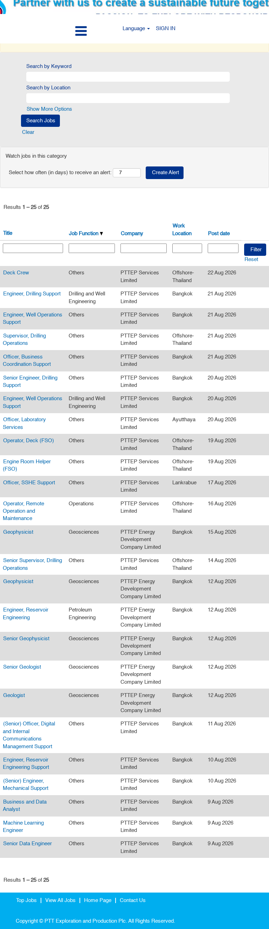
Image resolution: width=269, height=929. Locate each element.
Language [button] (134, 28)
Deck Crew (16, 272)
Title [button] (7, 233)
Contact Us (133, 900)
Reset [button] (251, 259)
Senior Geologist (22, 667)
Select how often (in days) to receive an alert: (60, 172)
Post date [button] (219, 233)
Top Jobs (26, 900)
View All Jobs (60, 900)
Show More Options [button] (49, 109)
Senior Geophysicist (26, 638)
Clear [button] (28, 132)
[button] (45, 31)
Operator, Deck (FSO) (28, 440)
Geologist (14, 695)
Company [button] (132, 233)
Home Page (97, 900)
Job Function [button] (84, 233)
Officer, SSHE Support (29, 482)
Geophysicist (18, 532)
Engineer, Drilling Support (32, 293)
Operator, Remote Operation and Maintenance (23, 511)
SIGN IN (165, 28)
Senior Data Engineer (27, 843)
